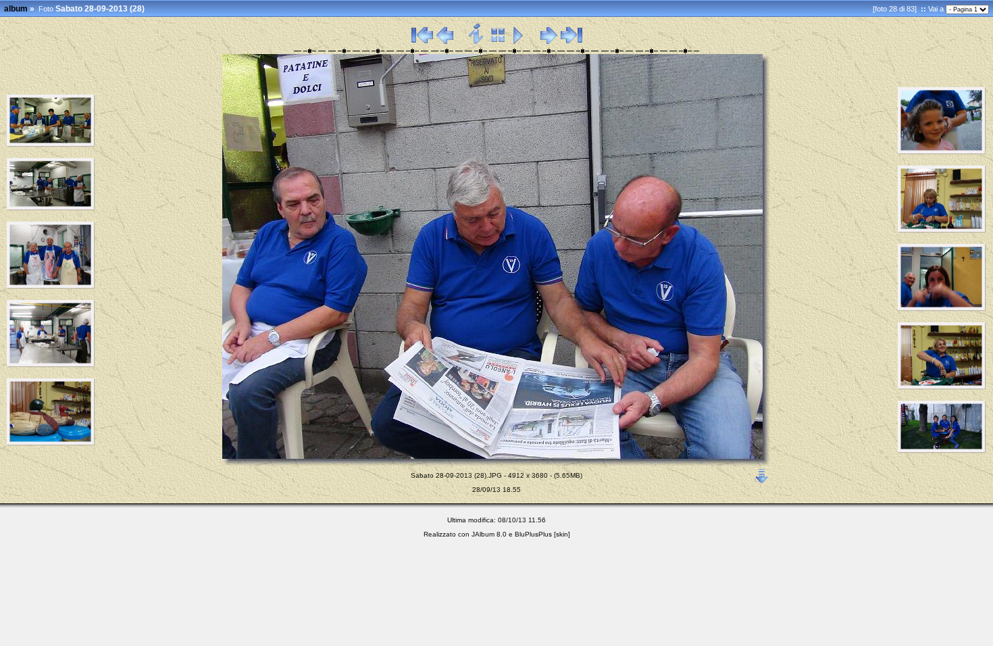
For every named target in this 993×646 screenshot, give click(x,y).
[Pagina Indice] (498, 42)
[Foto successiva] (549, 42)
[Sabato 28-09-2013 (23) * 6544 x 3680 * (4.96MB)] (51, 145)
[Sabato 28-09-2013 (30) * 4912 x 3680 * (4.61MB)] (942, 230)
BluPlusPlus (533, 534)
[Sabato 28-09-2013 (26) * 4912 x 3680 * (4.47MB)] (51, 365)
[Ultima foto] (571, 42)
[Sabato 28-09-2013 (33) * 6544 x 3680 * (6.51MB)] (942, 451)
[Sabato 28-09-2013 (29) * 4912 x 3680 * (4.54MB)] (942, 152)
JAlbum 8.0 (489, 534)
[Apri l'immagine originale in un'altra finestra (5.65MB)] (762, 473)
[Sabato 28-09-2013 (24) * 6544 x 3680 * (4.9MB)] (51, 208)
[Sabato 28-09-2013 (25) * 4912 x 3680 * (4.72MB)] (51, 286)
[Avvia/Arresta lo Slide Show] (518, 42)
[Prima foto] (422, 42)
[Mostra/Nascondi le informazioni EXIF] (476, 42)
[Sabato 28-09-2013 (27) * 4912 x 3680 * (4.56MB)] (51, 443)
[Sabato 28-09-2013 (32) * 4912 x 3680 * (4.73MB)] (942, 387)
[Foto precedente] (445, 42)
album (16, 9)
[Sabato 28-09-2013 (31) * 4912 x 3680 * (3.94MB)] (942, 309)
